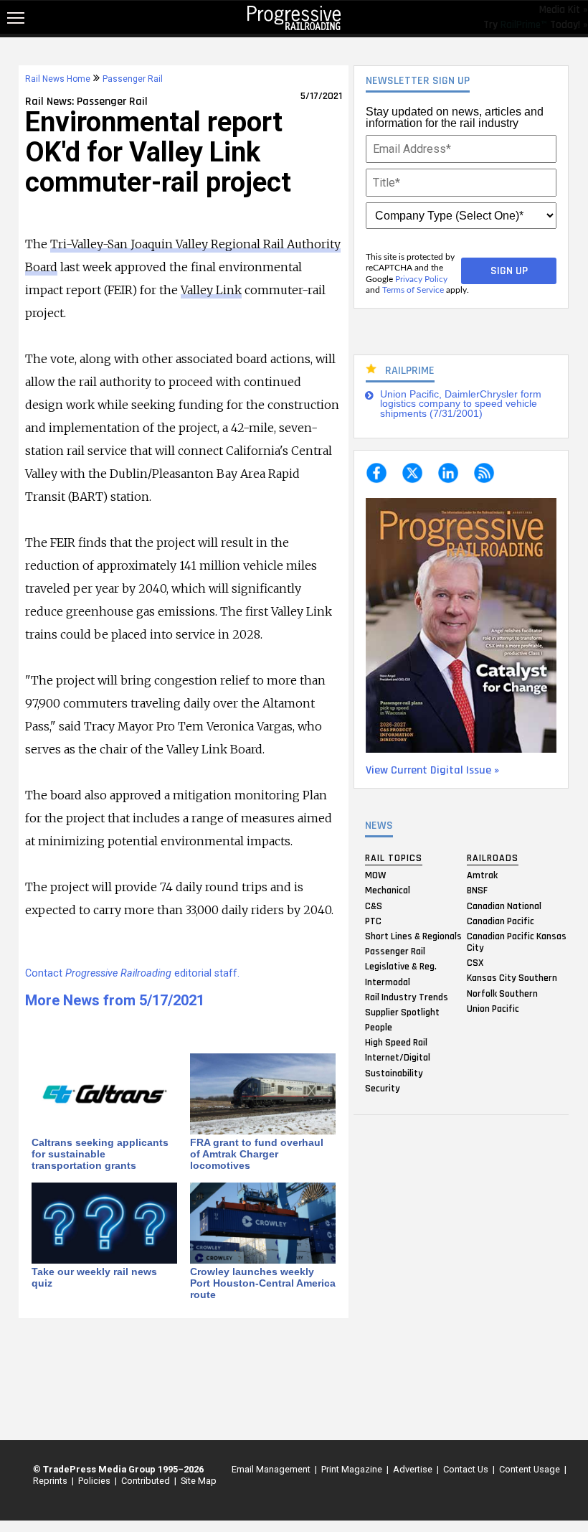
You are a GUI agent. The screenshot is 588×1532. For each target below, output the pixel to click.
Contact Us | (467, 1469)
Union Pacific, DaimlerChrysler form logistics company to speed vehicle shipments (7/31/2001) (460, 404)
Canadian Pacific (500, 920)
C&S (373, 905)
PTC (373, 920)
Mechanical (387, 890)
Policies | (95, 1480)
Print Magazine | (353, 1469)
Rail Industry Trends (406, 996)
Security (382, 1087)
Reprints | (51, 1480)
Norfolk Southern (502, 993)
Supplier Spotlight (402, 1011)
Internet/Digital (397, 1057)
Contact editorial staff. (132, 973)
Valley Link (211, 290)
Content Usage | (530, 1469)
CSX (475, 963)
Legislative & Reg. (401, 966)
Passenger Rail (395, 951)
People (378, 1027)
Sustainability (394, 1072)
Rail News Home (57, 79)
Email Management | (272, 1469)
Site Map (198, 1480)
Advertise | (414, 1469)
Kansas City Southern (512, 978)
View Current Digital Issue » (432, 770)
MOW (375, 875)
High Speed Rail (396, 1042)
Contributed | (146, 1480)
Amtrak (482, 875)
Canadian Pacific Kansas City (516, 941)
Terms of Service (413, 290)
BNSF (477, 890)
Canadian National (504, 905)
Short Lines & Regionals (413, 935)
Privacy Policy (421, 279)
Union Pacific (493, 1008)
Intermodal (387, 981)
